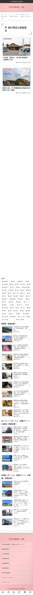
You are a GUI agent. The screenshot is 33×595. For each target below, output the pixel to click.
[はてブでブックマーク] (20, 497)
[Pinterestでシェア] (9, 501)
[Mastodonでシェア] (12, 492)
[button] (23, 501)
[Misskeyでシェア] (27, 492)
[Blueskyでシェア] (20, 492)
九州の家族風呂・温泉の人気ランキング (13, 544)
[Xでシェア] (5, 492)
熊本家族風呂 (5, 558)
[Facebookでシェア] (5, 497)
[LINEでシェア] (27, 497)
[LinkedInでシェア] (16, 501)
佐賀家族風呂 (5, 563)
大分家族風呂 (5, 554)
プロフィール (5, 582)
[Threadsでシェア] (12, 497)
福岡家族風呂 (5, 549)
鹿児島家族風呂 (6, 572)
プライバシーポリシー (8, 577)
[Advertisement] (16, 115)
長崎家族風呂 (5, 568)
